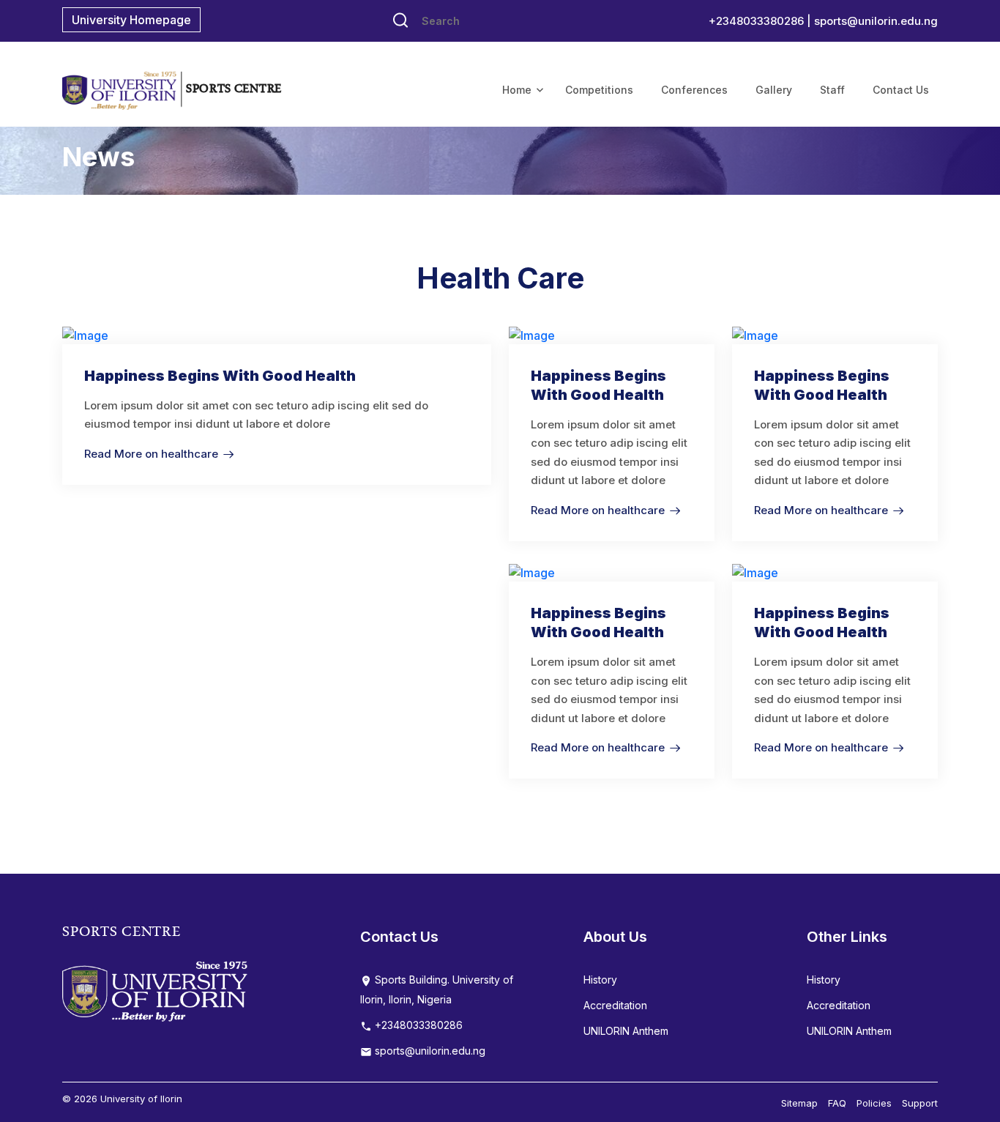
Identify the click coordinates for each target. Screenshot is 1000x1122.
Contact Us (901, 89)
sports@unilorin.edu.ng (876, 21)
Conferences (694, 89)
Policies (874, 1103)
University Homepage (131, 19)
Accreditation (615, 1005)
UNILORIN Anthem (625, 1031)
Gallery (773, 89)
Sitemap (799, 1103)
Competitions (599, 89)
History (600, 979)
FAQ (837, 1103)
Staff (832, 89)
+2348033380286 (417, 1025)
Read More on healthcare (151, 454)
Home (516, 89)
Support (920, 1103)
